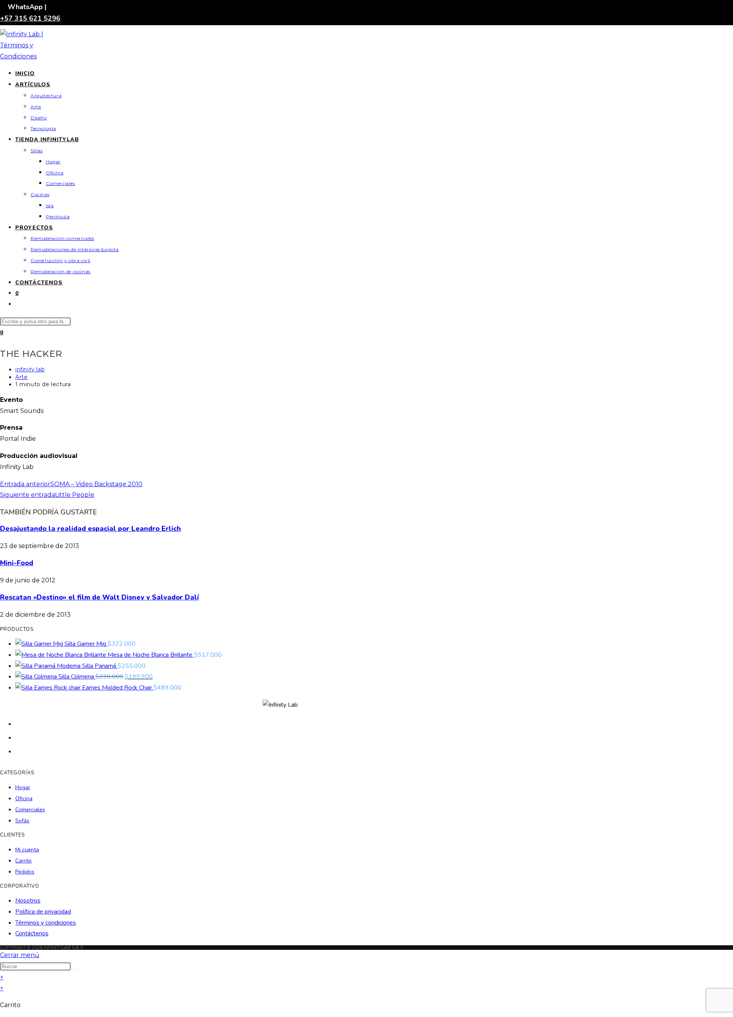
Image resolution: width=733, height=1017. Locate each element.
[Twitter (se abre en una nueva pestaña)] (19, 723)
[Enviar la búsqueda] (74, 968)
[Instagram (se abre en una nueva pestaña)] (19, 751)
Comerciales (30, 809)
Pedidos (24, 871)
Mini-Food (16, 562)
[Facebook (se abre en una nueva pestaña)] (19, 737)
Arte (21, 377)
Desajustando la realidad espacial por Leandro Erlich (90, 528)
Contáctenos (31, 933)
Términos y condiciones (45, 923)
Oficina (23, 798)
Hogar (22, 787)
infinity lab (30, 369)
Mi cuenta (27, 849)
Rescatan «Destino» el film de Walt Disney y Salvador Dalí (99, 597)
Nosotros (27, 900)
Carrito (23, 860)
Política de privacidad (43, 911)
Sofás (22, 820)
